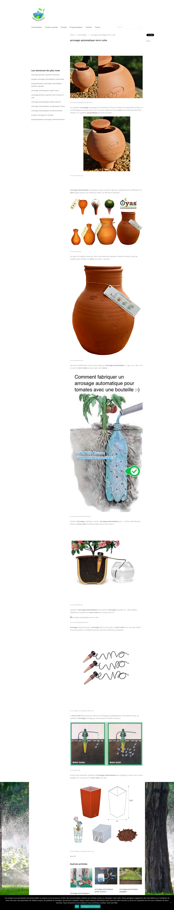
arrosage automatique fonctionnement (46, 111)
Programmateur (76, 27)
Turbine (89, 27)
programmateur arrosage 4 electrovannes (48, 119)
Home (72, 35)
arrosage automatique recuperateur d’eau (48, 106)
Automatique (36, 27)
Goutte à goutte (51, 27)
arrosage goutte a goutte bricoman (45, 75)
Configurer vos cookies (90, 906)
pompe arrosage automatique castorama (47, 79)
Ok (77, 906)
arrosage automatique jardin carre (45, 90)
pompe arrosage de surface (42, 115)
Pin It (148, 41)
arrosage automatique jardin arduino (46, 102)
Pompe (64, 27)
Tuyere (97, 27)
